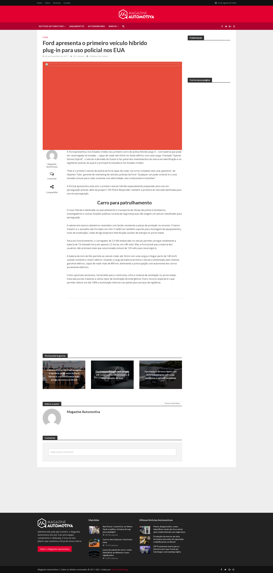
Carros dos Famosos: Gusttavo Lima (117, 540)
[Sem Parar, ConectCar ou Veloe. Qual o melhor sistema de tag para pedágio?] (94, 529)
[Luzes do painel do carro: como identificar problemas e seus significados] (94, 553)
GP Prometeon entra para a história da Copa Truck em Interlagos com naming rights (167, 549)
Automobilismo (96, 26)
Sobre (47, 3)
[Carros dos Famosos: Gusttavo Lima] (94, 542)
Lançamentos (76, 26)
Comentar (52, 178)
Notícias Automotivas (51, 26)
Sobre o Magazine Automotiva (54, 549)
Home (39, 3)
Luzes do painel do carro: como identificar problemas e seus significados (117, 552)
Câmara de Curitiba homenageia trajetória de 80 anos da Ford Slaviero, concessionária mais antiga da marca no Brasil (64, 374)
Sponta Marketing (119, 569)
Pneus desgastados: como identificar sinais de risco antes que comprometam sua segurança (169, 529)
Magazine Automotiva (51, 165)
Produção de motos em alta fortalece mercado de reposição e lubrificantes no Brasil (168, 539)
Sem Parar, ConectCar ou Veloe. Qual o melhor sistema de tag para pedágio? (118, 529)
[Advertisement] (124, 323)
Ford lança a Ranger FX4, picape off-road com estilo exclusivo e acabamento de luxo (112, 374)
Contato (67, 3)
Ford (45, 37)
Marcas (113, 26)
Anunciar (57, 3)
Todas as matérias (172, 403)
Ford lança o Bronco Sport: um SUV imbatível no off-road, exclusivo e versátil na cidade (161, 374)
